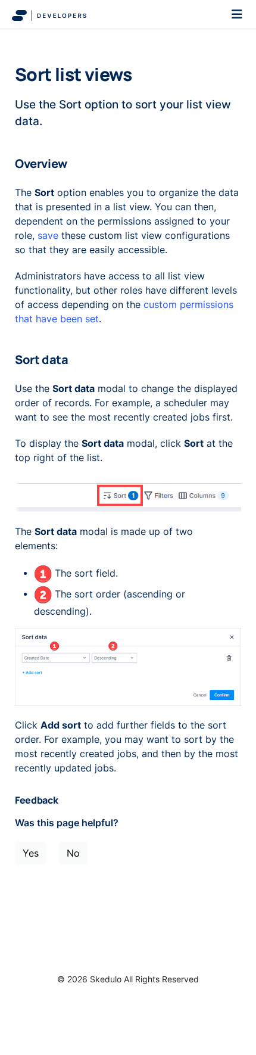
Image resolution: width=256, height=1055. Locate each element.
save (48, 235)
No (73, 853)
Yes (31, 853)
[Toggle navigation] (237, 14)
